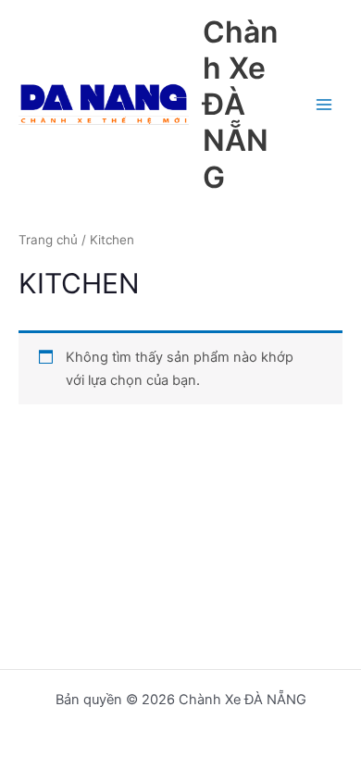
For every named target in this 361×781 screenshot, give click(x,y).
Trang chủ (48, 239)
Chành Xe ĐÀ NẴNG (240, 104)
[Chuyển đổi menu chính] (323, 104)
